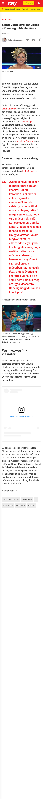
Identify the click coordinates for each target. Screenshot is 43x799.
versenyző (31, 505)
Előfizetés (28, 3)
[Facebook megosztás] (38, 39)
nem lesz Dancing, (25, 141)
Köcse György (8, 505)
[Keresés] (39, 3)
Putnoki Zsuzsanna (15, 40)
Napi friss (7, 20)
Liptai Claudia (28, 171)
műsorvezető (20, 505)
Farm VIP (25, 9)
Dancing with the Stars (11, 499)
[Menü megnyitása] (3, 3)
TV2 (36, 499)
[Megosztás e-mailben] (32, 39)
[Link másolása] (26, 39)
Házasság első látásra (12, 9)
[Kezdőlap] (12, 3)
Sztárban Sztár (35, 9)
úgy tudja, (27, 121)
